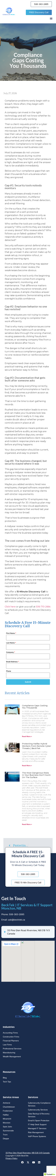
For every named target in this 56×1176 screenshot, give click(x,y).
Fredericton (8, 1111)
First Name (11, 633)
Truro (5, 1134)
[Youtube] (33, 1162)
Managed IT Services (37, 1128)
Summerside (8, 1131)
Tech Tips (7, 1082)
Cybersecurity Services (38, 1110)
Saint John (7, 1127)
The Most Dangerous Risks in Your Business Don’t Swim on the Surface (36, 775)
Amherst (6, 1103)
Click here (10, 606)
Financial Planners (11, 1041)
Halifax (6, 1115)
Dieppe (6, 1138)
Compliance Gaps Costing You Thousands (34, 706)
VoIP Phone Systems (37, 1136)
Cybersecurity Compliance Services (39, 1104)
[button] (51, 18)
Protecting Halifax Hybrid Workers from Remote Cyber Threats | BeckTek (36, 746)
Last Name (11, 643)
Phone (8, 671)
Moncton (6, 1123)
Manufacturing (9, 1052)
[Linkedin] (39, 1162)
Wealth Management (12, 1056)
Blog (5, 1078)
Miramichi (7, 1119)
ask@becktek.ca (16, 919)
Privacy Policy (11, 1158)
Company (10, 652)
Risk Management (36, 1132)
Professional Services (12, 1048)
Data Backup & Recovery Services (38, 1115)
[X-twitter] (28, 1162)
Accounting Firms (10, 1033)
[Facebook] (22, 1162)
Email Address (12, 662)
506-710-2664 (43, 606)
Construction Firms (11, 1037)
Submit (28, 682)
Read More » (27, 736)
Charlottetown (9, 1107)
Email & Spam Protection (38, 1120)
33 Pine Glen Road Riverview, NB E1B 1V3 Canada (28, 1153)
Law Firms (7, 1045)
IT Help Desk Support (37, 1124)
